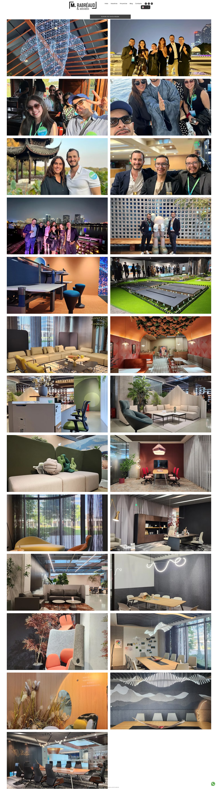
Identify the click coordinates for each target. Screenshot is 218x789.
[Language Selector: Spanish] (145, 7)
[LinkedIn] (152, 4)
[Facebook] (146, 4)
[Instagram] (149, 4)
